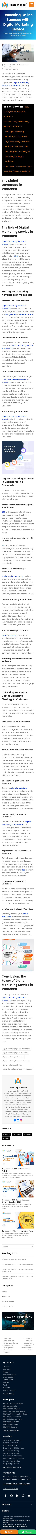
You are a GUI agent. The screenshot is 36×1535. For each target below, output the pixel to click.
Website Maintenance (11, 1443)
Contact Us (7, 1394)
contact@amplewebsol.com (16, 1484)
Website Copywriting (11, 1453)
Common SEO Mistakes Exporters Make (17, 1231)
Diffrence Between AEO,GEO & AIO (14, 1259)
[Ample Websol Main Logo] (14, 5)
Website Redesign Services (13, 1458)
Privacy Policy (18, 1517)
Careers (6, 1372)
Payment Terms (8, 1518)
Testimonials (8, 1380)
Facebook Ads (26, 314)
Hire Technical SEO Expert (13, 1419)
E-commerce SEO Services (13, 1448)
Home (6, 33)
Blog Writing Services (11, 1464)
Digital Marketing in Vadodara (13, 1057)
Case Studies (8, 1377)
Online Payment (9, 1390)
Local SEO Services (10, 1445)
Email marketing (9, 635)
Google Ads (10, 314)
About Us (6, 1367)
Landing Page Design (11, 1461)
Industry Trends (7, 1306)
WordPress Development (12, 1440)
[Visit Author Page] (18, 1081)
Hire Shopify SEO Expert (12, 1416)
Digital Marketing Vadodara (12, 1065)
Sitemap (6, 1387)
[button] (31, 4)
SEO (16, 256)
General (4, 1292)
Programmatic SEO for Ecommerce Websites (16, 1170)
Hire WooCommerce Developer (15, 1414)
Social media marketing (12, 576)
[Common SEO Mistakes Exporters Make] (18, 1220)
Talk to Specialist (9, 1430)
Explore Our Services (11, 1467)
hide (27, 107)
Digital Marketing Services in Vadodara (16, 1061)
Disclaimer (26, 1517)
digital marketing (19, 788)
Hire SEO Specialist (10, 1406)
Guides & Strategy (10, 67)
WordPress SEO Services (12, 1456)
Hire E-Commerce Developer (14, 1411)
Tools (5, 1385)
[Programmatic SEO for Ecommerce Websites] (18, 1158)
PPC (3, 545)
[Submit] (32, 1247)
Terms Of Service (8, 1517)
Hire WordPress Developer (13, 1403)
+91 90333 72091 (10, 1488)
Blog (10, 33)
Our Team (7, 1369)
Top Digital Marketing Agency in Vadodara (17, 1069)
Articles (6, 1382)
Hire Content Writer (10, 1424)
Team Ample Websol (11, 69)
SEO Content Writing (11, 1450)
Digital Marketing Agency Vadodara (15, 1053)
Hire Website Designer (11, 1409)
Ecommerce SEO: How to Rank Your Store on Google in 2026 (16, 1201)
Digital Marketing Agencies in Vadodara (16, 1049)
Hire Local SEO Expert (11, 1422)
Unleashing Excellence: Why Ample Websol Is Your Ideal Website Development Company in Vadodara (10, 1345)
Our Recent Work (9, 1374)
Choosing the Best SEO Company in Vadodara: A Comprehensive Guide (26, 1344)
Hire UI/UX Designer (10, 1427)
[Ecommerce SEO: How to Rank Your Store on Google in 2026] (18, 1189)
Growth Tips (6, 1297)
